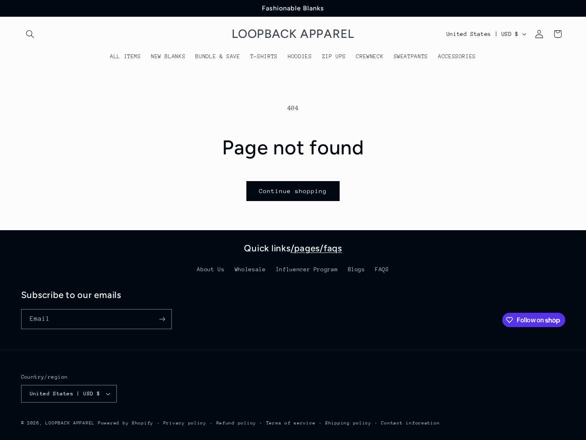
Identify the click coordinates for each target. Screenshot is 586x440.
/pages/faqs (316, 248)
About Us (210, 269)
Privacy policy (184, 423)
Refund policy (236, 423)
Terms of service (291, 423)
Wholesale (250, 269)
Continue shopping (293, 190)
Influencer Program (307, 269)
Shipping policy (348, 423)
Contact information (410, 423)
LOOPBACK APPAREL (70, 423)
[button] (30, 34)
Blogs (356, 269)
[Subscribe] (162, 319)
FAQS (382, 269)
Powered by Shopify (125, 423)
